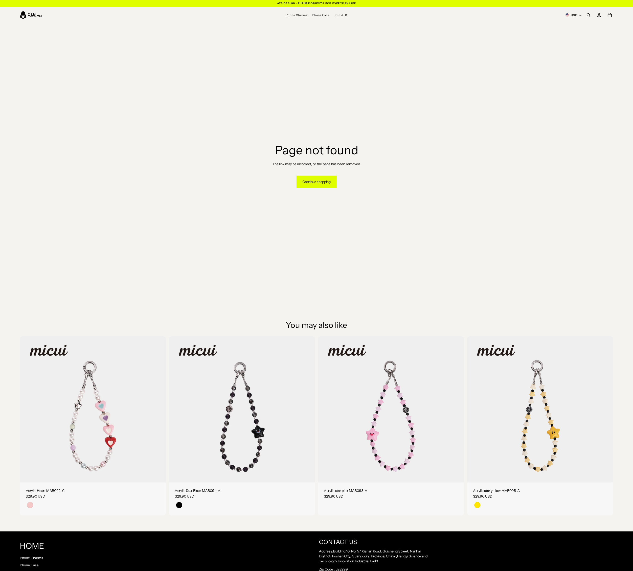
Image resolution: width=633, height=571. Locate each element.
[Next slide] (158, 409)
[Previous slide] (27, 409)
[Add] (158, 474)
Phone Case (29, 565)
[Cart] (609, 15)
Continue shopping (316, 182)
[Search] (588, 15)
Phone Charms (31, 557)
